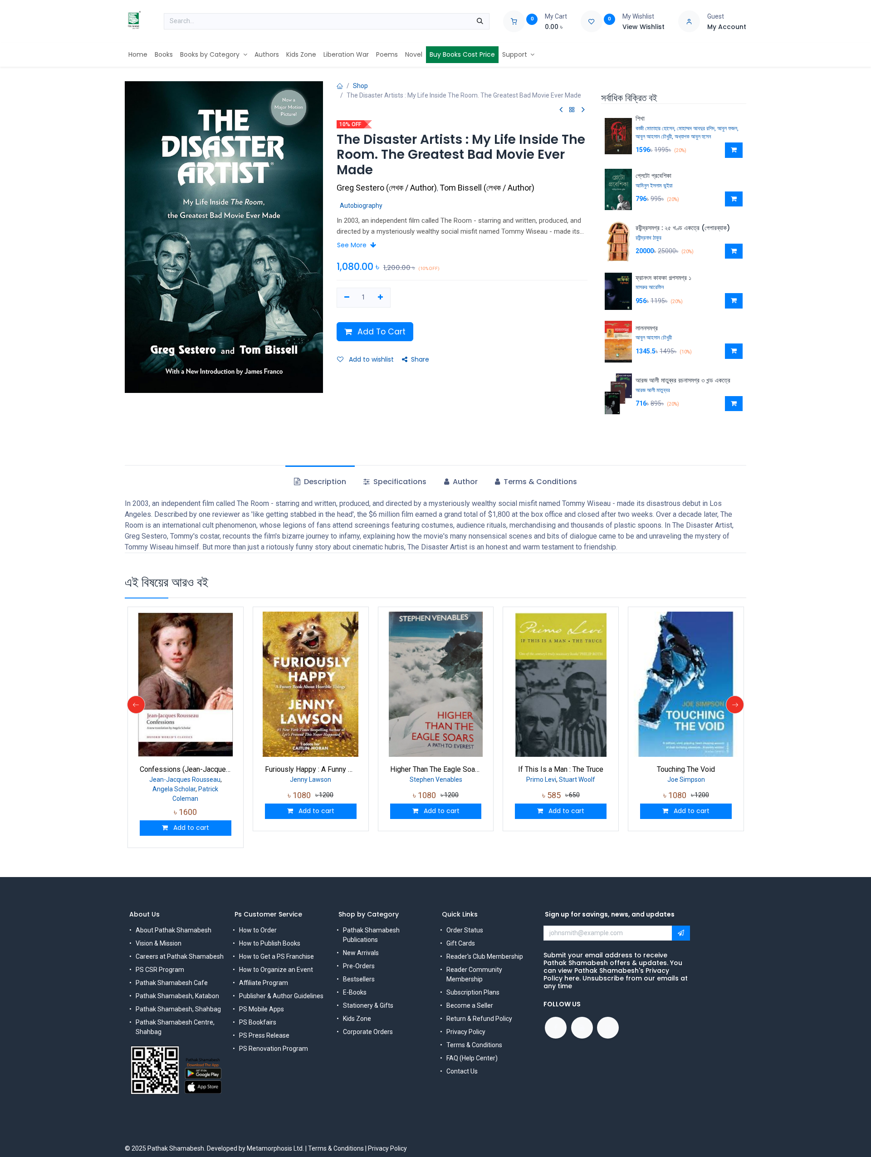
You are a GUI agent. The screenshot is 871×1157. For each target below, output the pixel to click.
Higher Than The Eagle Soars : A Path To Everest (436, 769)
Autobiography (361, 205)
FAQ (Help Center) (472, 1058)
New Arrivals (361, 952)
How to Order (258, 930)
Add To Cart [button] (380, 331)
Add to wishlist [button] (370, 359)
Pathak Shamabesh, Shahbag (178, 1009)
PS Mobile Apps (261, 1009)
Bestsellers (359, 979)
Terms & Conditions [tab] (539, 481)
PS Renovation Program (273, 1048)
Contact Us (462, 1071)
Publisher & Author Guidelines (281, 996)
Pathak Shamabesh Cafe (172, 982)
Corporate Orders (368, 1031)
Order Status (464, 930)
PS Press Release (264, 1035)
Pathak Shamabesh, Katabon (177, 996)
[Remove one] (346, 297)
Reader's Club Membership (484, 956)
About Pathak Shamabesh (173, 930)
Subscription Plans (472, 992)
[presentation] (136, 705)
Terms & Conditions (474, 1045)
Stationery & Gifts (368, 1005)
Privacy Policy (465, 1031)
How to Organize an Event (276, 969)
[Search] (480, 21)
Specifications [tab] (399, 481)
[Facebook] (556, 1028)
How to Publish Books (269, 943)
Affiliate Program (263, 982)
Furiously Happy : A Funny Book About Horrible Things (311, 769)
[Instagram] (608, 1028)
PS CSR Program (160, 969)
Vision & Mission (158, 943)
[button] (734, 150)
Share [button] (420, 359)
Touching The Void (686, 769)
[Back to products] (572, 110)
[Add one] (380, 297)
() (388, 187)
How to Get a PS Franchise (276, 956)
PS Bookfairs (257, 1022)
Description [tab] (324, 481)
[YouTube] (582, 1028)
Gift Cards (460, 943)
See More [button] (352, 245)
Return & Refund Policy (479, 1018)
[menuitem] (138, 54)
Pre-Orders (359, 966)
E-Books (355, 992)
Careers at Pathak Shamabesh (180, 956)
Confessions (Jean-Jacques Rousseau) (185, 769)
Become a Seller (469, 1005)
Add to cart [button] (190, 827)
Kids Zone (357, 1018)
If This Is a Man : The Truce (560, 769)
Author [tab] (464, 481)
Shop (360, 85)
